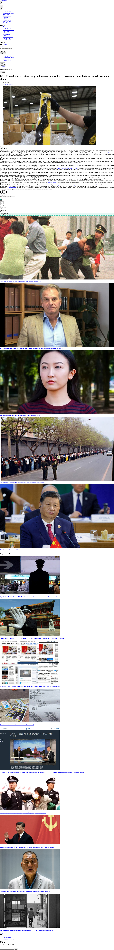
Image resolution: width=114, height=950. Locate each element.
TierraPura (2, 46)
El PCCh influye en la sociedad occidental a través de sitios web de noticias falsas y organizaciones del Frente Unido (30, 686)
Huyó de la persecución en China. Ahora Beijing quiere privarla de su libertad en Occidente (20, 415)
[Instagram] (4, 942)
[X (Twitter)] (3, 51)
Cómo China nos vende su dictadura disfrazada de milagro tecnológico (15, 549)
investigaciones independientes (78, 185)
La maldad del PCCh (8, 56)
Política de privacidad (8, 939)
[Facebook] (1, 51)
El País (110, 153)
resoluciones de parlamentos (94, 185)
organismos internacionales (63, 185)
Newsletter (4, 44)
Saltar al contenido (4, 0)
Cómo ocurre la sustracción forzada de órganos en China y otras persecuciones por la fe (23, 813)
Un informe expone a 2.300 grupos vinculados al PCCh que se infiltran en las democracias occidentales (27, 847)
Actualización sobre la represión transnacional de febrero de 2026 (17, 725)
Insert (16, 949)
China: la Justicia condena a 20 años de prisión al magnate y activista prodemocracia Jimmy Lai (25, 891)
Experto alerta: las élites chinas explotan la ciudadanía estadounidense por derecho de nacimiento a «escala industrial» (31, 597)
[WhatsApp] (6, 148)
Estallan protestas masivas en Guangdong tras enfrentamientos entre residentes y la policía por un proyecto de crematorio (32, 638)
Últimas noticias (7, 60)
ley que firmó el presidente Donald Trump (66, 168)
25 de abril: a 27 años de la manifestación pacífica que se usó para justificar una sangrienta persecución (22, 482)
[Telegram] (4, 51)
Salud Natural (6, 59)
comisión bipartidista (11, 187)
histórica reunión (52, 182)
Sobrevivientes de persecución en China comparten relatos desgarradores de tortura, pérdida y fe (21, 281)
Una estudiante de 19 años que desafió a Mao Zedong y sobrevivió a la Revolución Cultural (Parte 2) (26, 930)
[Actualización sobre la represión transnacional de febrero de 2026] (30, 722)
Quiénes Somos (7, 937)
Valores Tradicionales (8, 57)
